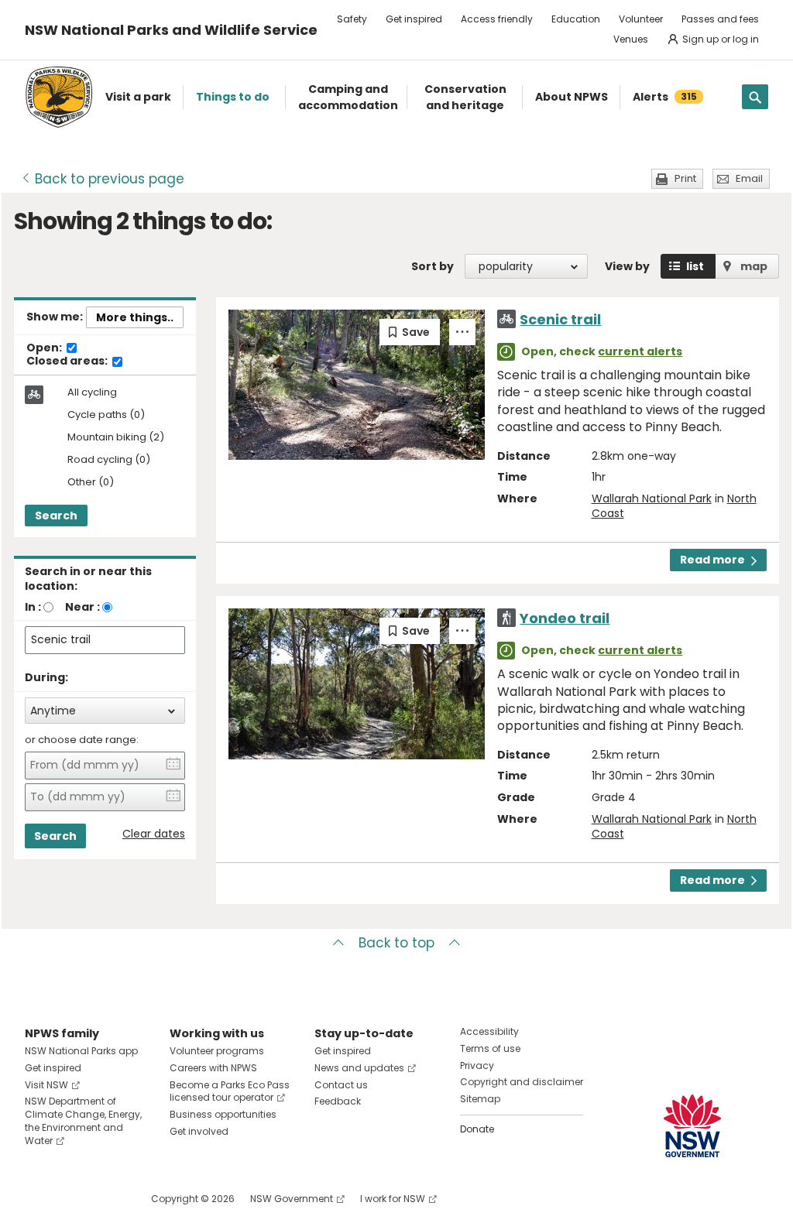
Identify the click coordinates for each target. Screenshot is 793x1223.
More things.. (134, 317)
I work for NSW (392, 1198)
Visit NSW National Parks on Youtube (105, 1198)
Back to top (396, 943)
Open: (45, 348)
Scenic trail (560, 319)
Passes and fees (720, 19)
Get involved (199, 1131)
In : (33, 607)
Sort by (432, 266)
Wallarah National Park (652, 498)
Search (56, 515)
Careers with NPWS (213, 1067)
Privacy (477, 1065)
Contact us (341, 1084)
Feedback (337, 1101)
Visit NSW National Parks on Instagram (72, 1198)
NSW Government (291, 1198)
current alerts (640, 351)
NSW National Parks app (81, 1050)
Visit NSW (46, 1084)
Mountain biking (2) (115, 437)
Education (575, 19)
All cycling (92, 392)
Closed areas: (68, 361)
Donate (477, 1129)
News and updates (359, 1067)
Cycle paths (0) (106, 415)
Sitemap (480, 1098)
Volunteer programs (217, 1050)
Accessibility (489, 1031)
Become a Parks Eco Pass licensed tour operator (230, 1091)
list (695, 266)
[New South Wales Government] (692, 1126)
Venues (630, 39)
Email (749, 178)
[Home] (59, 97)
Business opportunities (223, 1114)
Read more (712, 559)
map (753, 266)
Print (685, 178)
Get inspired (414, 19)
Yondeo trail (564, 618)
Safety (352, 19)
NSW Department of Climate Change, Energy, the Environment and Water (83, 1120)
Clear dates (153, 834)
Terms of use (490, 1048)
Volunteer (641, 19)
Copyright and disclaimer (521, 1081)
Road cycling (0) (108, 460)
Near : (82, 607)
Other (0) (90, 482)
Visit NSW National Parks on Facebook (39, 1198)
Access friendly (497, 19)
